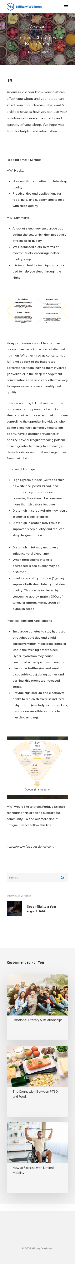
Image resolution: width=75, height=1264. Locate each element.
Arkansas (37, 26)
